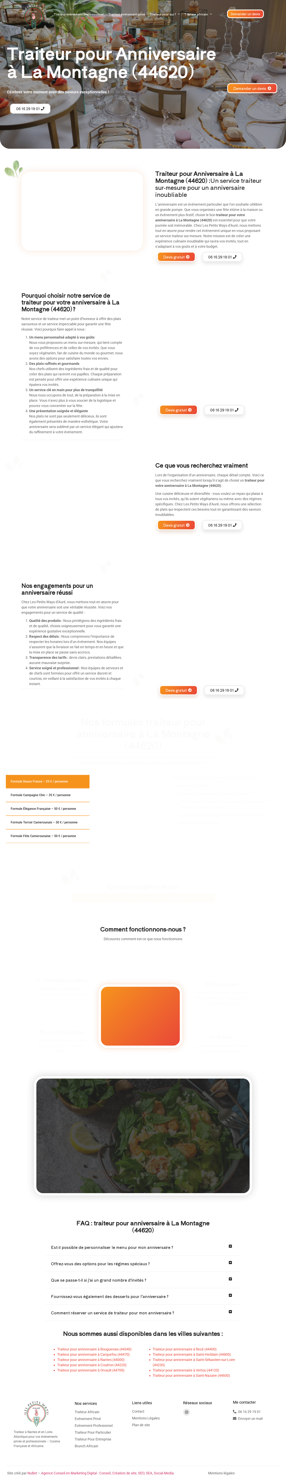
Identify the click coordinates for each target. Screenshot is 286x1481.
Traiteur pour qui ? (163, 14)
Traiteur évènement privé (126, 14)
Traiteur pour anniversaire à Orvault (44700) (90, 1370)
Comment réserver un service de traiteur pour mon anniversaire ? (112, 1313)
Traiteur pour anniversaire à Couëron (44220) (91, 1365)
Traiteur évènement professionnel (79, 14)
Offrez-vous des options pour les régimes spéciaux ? (100, 1263)
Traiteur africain (196, 14)
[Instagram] (186, 1412)
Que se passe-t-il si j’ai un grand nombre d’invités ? (98, 1280)
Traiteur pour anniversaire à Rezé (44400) (185, 1349)
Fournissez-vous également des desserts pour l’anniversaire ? (109, 1296)
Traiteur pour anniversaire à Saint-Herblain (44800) (192, 1354)
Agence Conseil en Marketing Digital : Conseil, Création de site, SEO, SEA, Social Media (107, 1473)
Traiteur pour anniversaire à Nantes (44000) (91, 1360)
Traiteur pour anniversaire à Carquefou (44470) (93, 1354)
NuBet (32, 1473)
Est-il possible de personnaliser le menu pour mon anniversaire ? (112, 1247)
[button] (143, 1247)
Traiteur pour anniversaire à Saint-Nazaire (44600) (191, 1375)
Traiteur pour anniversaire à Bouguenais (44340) (94, 1349)
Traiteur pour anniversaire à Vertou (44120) (186, 1370)
